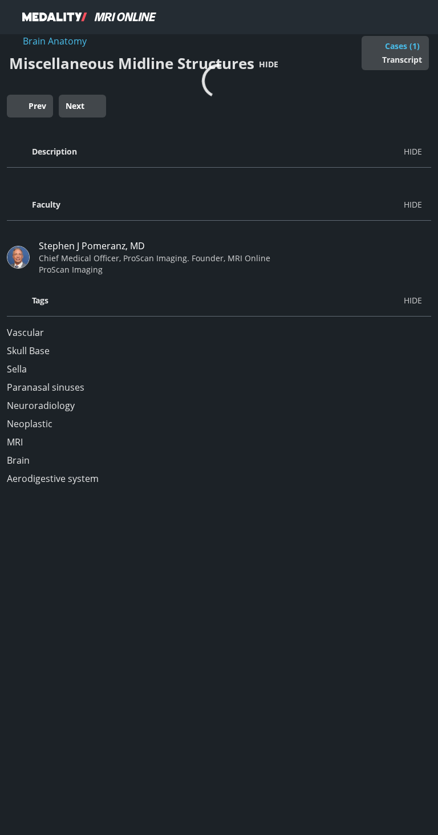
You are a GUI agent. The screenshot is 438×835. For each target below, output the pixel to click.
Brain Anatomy (55, 41)
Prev (37, 105)
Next (75, 105)
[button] (219, 152)
